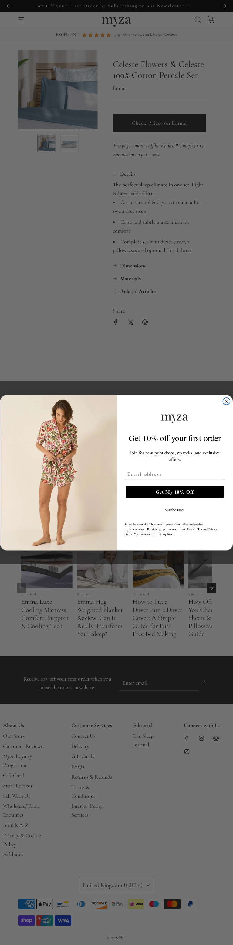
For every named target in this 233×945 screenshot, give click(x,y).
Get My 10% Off (175, 491)
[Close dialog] (226, 401)
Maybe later (175, 509)
